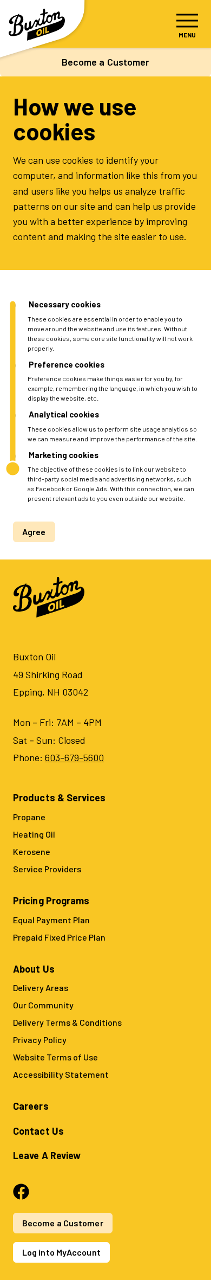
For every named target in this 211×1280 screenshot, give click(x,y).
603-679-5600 (74, 757)
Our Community (43, 1005)
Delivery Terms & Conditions (67, 1022)
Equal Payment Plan (51, 920)
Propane (29, 817)
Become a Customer (106, 62)
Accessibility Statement (61, 1074)
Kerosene (31, 851)
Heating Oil (34, 834)
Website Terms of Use (55, 1057)
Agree (34, 531)
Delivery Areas (40, 987)
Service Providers (47, 869)
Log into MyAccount (61, 1252)
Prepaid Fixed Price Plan (59, 937)
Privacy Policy (40, 1039)
